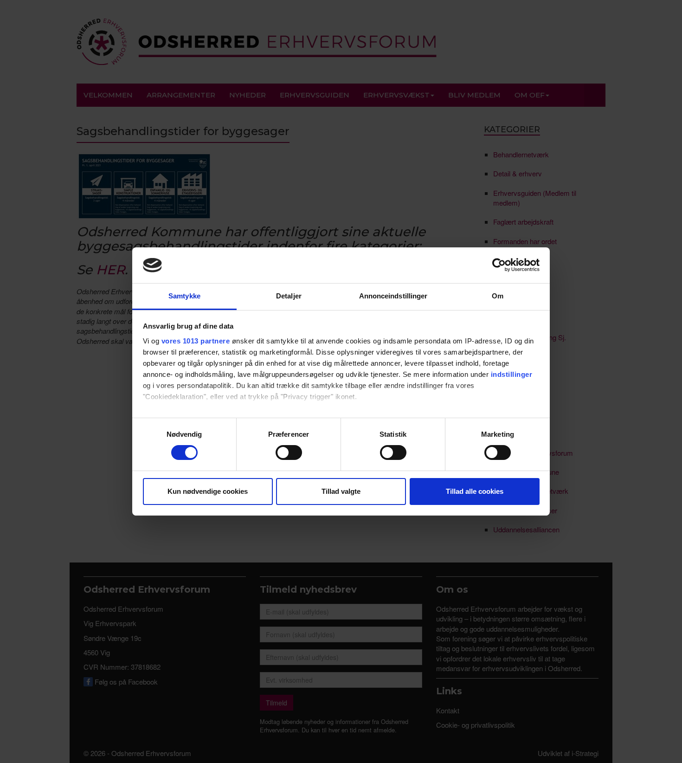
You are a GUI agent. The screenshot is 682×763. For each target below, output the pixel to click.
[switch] (289, 452)
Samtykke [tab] (184, 296)
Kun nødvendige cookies (207, 491)
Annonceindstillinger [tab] (393, 296)
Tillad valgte (341, 491)
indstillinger (512, 374)
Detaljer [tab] (289, 296)
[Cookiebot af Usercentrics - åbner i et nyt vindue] (499, 265)
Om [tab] (497, 296)
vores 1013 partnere (195, 341)
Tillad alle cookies (474, 491)
